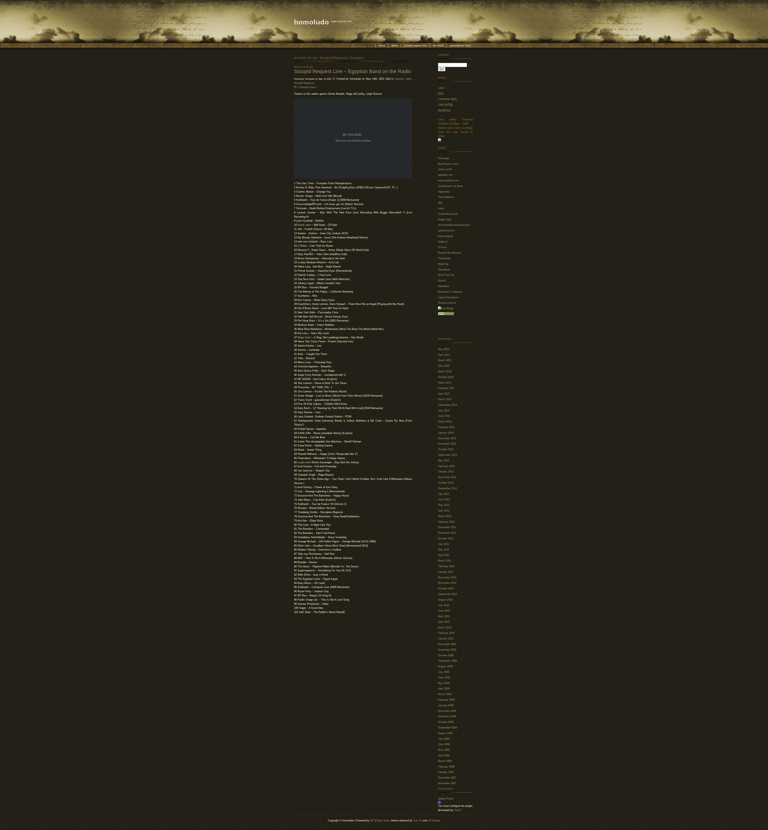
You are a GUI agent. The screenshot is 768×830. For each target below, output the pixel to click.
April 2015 (444, 393)
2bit (440, 202)
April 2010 (444, 621)
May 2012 (443, 504)
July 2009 (443, 671)
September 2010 (447, 594)
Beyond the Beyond (449, 252)
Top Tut (417, 820)
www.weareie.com (448, 180)
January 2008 (446, 772)
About (394, 45)
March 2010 (445, 627)
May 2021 (443, 349)
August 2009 (445, 666)
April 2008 (444, 755)
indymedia (444, 191)
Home (382, 45)
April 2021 (444, 354)
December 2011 (447, 527)
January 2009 (446, 705)
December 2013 (447, 438)
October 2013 (446, 449)
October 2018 (446, 377)
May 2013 (443, 460)
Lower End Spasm (448, 297)
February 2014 (446, 427)
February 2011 (446, 566)
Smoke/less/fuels (448, 213)
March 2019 (445, 371)
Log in (441, 87)
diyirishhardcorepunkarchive (454, 224)
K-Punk (442, 247)
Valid (445, 104)
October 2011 (445, 538)
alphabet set (445, 174)
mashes (399, 78)
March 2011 (444, 560)
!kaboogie (443, 158)
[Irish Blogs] (446, 308)
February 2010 (446, 632)
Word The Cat (446, 274)
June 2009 (444, 677)
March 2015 (445, 399)
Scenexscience (447, 302)
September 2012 (447, 488)
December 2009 (447, 644)
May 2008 (443, 749)
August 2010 (445, 599)
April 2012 (444, 510)
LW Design (434, 820)
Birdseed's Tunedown (450, 291)
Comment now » (307, 87)
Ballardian (443, 286)
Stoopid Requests (304, 82)
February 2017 (446, 388)
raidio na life (445, 169)
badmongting (445, 236)
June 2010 (444, 610)
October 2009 (446, 655)
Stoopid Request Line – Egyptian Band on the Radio (352, 71)
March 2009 (445, 694)
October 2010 (446, 588)
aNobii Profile (445, 798)
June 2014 (444, 415)
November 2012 (447, 477)
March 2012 (445, 516)
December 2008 (447, 710)
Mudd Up (443, 263)
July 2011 (443, 544)
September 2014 (447, 404)
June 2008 (444, 744)
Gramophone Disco (460, 45)
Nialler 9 (442, 241)
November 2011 (447, 532)
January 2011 (445, 571)
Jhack (457, 810)
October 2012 (446, 482)
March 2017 (445, 382)
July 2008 (443, 738)
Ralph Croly (444, 219)
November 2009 (447, 649)
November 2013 (447, 443)
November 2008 (447, 716)
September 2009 (447, 660)
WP (372, 820)
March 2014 (445, 421)
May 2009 (443, 683)
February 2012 (446, 521)
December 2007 (447, 777)
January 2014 (446, 432)
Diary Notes (383, 820)
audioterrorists (446, 230)
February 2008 (446, 766)
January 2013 (446, 471)
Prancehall (444, 258)
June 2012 (444, 499)
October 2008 (446, 721)
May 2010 (443, 616)
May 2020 (443, 365)
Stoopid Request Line (415, 45)
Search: (444, 54)
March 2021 (445, 360)
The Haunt (438, 45)
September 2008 (447, 727)
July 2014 (443, 410)
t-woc (441, 208)
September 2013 (447, 454)
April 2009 (444, 688)
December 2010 (447, 577)
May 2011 (443, 549)
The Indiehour (446, 197)
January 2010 (446, 638)
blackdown (444, 269)
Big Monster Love (448, 163)
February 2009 (446, 699)
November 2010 (447, 582)
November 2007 (447, 783)
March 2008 (445, 761)
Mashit (442, 280)
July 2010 (443, 605)
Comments (447, 98)
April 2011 (443, 555)
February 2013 (446, 466)
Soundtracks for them (450, 186)
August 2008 (445, 733)
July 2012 (443, 493)
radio (408, 78)
